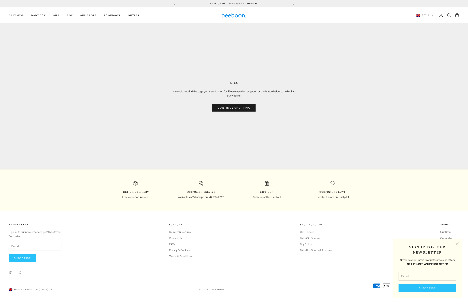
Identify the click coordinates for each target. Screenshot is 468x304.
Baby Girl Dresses (310, 238)
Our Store (88, 15)
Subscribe (427, 288)
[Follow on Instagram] (10, 273)
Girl (56, 15)
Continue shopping (234, 107)
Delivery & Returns (180, 232)
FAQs (172, 244)
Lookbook (112, 15)
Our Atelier (446, 238)
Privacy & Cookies (179, 250)
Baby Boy (38, 15)
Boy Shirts (306, 244)
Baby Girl (16, 15)
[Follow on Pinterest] (20, 273)
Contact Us (175, 238)
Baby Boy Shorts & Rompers (316, 250)
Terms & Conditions (180, 256)
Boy (70, 15)
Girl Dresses (307, 232)
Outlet (134, 15)
